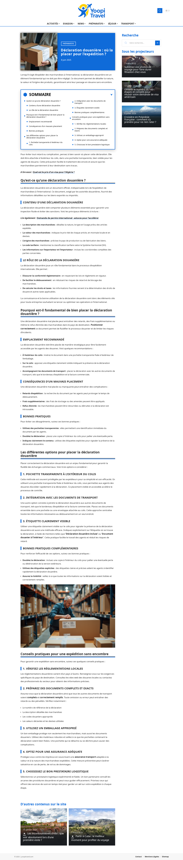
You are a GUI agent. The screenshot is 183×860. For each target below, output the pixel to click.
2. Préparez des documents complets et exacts (91, 129)
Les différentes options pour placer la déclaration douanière (42, 136)
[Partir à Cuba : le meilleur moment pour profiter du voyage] (92, 827)
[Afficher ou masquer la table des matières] (82, 94)
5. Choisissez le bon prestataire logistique (92, 144)
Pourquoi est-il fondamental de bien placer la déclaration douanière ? (45, 116)
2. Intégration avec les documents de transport (90, 102)
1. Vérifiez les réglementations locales (90, 124)
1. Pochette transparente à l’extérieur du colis (45, 143)
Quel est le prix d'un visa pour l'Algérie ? (54, 172)
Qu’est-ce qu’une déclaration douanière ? (43, 101)
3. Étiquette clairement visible (87, 108)
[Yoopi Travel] (91, 10)
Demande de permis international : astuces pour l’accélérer (68, 218)
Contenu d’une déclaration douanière (44, 105)
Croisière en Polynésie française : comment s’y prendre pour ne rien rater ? (140, 119)
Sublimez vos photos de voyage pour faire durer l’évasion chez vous (138, 69)
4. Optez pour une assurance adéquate (91, 140)
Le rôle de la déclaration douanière (43, 110)
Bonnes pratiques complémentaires (89, 112)
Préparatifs (68, 44)
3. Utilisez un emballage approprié (89, 135)
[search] (159, 10)
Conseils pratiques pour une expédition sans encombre (91, 118)
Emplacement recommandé (40, 121)
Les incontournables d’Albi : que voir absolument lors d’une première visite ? (43, 837)
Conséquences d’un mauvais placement (45, 126)
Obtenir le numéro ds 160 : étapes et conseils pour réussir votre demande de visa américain (141, 93)
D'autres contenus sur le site (43, 804)
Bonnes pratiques (36, 131)
